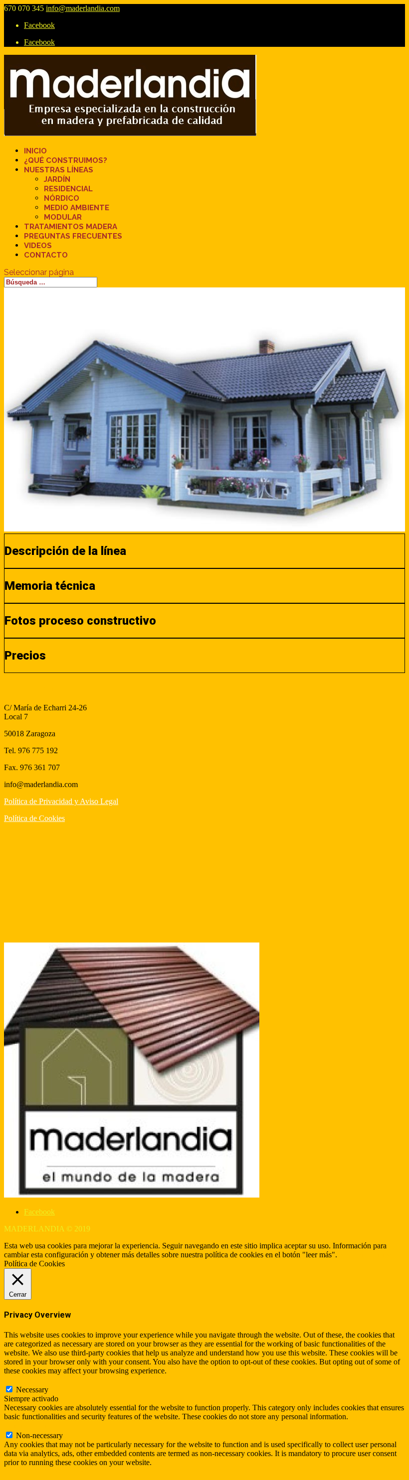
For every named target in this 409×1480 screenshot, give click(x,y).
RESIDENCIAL (68, 188)
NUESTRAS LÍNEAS (58, 169)
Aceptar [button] (351, 1254)
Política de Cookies (34, 818)
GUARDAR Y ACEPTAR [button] (47, 1471)
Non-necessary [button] (27, 1425)
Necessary (32, 1389)
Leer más (380, 1254)
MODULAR (63, 217)
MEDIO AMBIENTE (76, 207)
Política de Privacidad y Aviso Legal (61, 801)
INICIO (35, 150)
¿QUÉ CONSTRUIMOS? (65, 160)
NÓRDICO (61, 198)
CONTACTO (46, 255)
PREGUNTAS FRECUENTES (73, 236)
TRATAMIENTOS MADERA (70, 226)
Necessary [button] (20, 1379)
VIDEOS (38, 245)
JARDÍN (57, 179)
